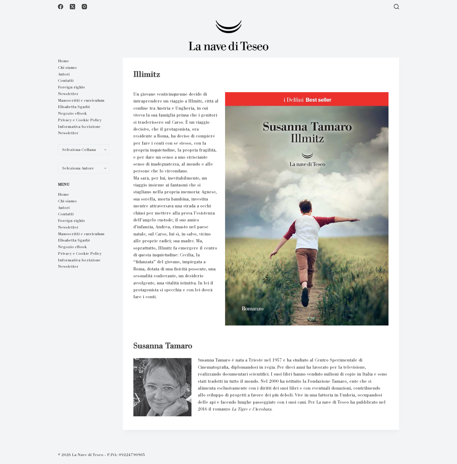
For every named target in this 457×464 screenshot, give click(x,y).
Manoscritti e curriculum (81, 100)
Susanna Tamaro (162, 345)
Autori (64, 74)
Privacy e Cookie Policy (80, 120)
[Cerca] (396, 6)
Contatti (66, 80)
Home (63, 61)
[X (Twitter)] (72, 6)
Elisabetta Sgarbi (74, 106)
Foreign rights (71, 87)
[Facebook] (60, 6)
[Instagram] (84, 6)
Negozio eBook (72, 113)
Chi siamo (67, 67)
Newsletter (68, 93)
